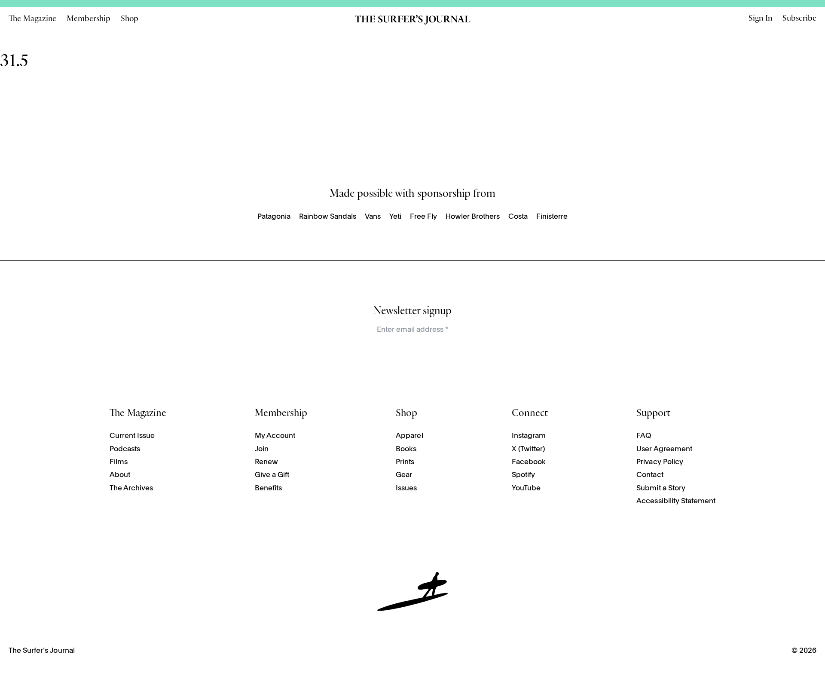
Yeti (395, 216)
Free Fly (423, 216)
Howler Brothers (473, 216)
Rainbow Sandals (327, 216)
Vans (373, 216)
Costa (518, 216)
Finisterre (552, 216)
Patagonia (273, 216)
